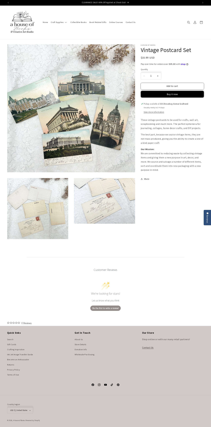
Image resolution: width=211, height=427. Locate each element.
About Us (79, 339)
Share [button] (146, 179)
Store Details (80, 344)
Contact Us (148, 347)
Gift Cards (11, 344)
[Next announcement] (203, 2)
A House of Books (19, 420)
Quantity (144, 69)
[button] (188, 22)
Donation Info (81, 349)
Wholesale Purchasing (84, 354)
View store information (154, 112)
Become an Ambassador (18, 359)
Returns (10, 364)
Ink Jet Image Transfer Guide (20, 354)
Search (10, 339)
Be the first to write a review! (105, 308)
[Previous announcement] (8, 2)
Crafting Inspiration (16, 349)
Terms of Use (13, 374)
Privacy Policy (13, 369)
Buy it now (172, 94)
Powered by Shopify (33, 420)
